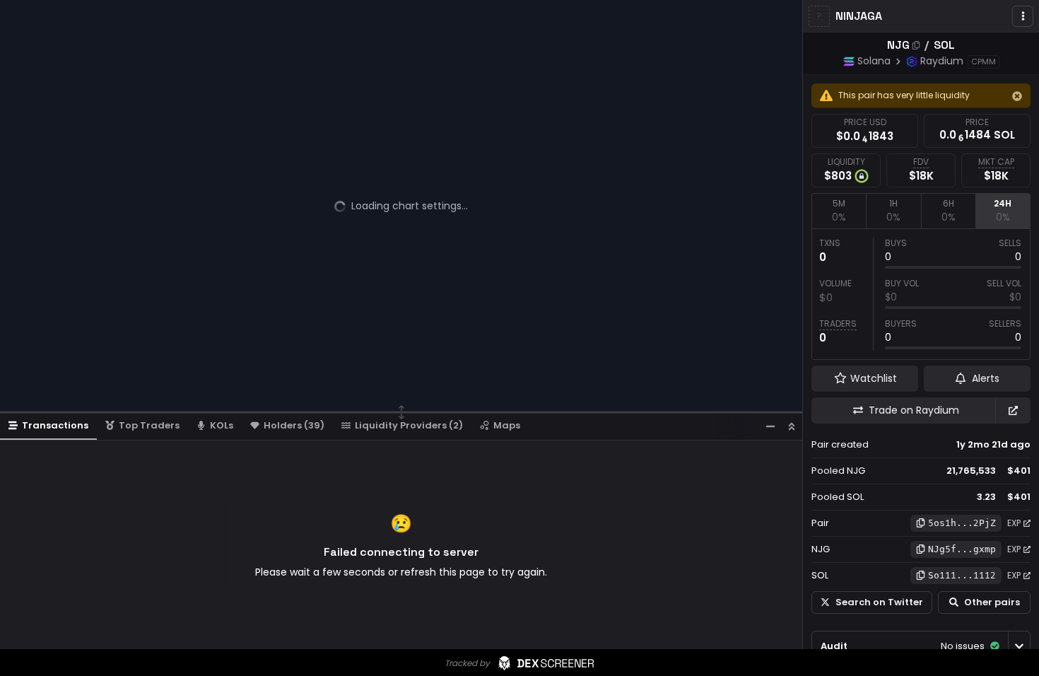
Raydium (941, 61)
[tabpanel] (921, 294)
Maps (506, 425)
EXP (1014, 523)
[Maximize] (791, 426)
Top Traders (149, 425)
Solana (874, 61)
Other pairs (992, 602)
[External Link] (1013, 410)
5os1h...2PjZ (962, 523)
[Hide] (1017, 96)
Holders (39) (294, 425)
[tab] (838, 210)
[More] (1022, 16)
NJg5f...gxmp (962, 549)
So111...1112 (962, 575)
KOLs (221, 425)
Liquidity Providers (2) (409, 425)
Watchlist (873, 378)
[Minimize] (770, 426)
